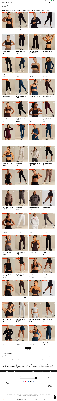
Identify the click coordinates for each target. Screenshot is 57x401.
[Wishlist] (49, 2)
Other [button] (39, 8)
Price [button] (43, 8)
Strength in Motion (49, 384)
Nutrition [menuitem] (3, 2)
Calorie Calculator (8, 384)
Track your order (7, 381)
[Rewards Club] (55, 398)
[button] (52, 0)
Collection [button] (14, 8)
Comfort (13, 366)
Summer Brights (49, 385)
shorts (6, 359)
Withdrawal (52, 399)
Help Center (7, 382)
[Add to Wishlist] (14, 12)
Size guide (7, 383)
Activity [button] (29, 8)
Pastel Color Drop (49, 387)
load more (28, 347)
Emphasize (11, 365)
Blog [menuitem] (45, 0)
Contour (33, 366)
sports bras (50, 359)
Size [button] (5, 8)
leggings (42, 359)
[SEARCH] (47, 2)
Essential (36, 365)
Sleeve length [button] (34, 8)
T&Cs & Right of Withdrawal (38, 399)
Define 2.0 (32, 364)
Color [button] (9, 8)
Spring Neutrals (49, 383)
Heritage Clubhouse (49, 386)
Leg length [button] (24, 8)
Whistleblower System (49, 393)
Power (12, 364)
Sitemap (48, 399)
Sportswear (49, 377)
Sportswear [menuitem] (10, 2)
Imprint (7, 385)
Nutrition (49, 378)
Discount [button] (19, 8)
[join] (36, 378)
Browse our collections (5, 367)
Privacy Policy (44, 399)
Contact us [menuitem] (49, 0)
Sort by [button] (47, 8)
